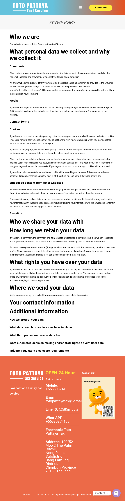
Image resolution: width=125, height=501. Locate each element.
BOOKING (99, 7)
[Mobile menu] (80, 7)
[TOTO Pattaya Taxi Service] (30, 7)
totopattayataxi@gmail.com (68, 401)
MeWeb (98, 494)
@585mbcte (69, 409)
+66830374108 (58, 389)
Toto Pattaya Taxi (58, 432)
